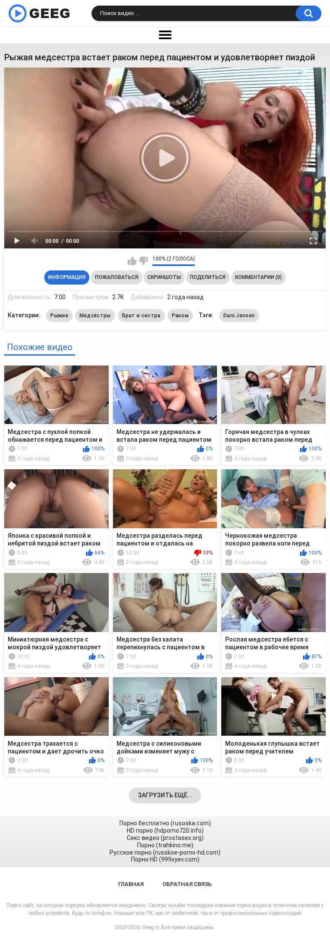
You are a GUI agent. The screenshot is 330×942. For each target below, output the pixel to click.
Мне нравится (132, 261)
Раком (180, 316)
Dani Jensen (239, 316)
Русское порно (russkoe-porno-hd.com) (165, 852)
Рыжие (59, 316)
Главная (131, 884)
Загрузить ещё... (165, 795)
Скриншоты (164, 277)
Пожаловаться (116, 277)
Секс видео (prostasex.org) (165, 837)
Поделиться (208, 277)
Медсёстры (95, 316)
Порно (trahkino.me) (165, 845)
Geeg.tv (150, 927)
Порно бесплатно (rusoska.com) (165, 823)
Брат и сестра (141, 316)
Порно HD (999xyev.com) (165, 859)
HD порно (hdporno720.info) (165, 830)
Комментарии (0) (258, 277)
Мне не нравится (143, 261)
